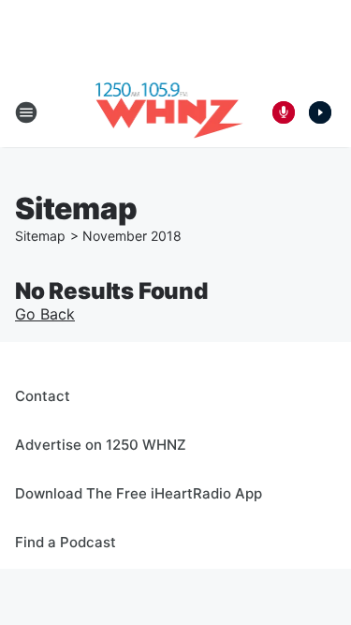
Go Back (45, 314)
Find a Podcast (65, 542)
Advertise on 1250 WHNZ (100, 445)
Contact (42, 396)
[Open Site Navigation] (26, 112)
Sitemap (40, 236)
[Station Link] (169, 112)
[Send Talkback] (283, 112)
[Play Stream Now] (320, 112)
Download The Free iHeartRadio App (138, 493)
